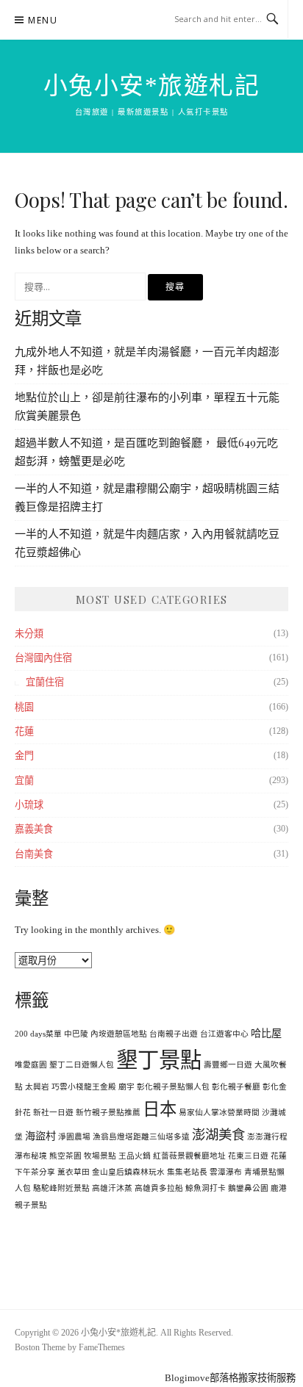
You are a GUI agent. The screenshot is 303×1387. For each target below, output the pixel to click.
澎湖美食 (218, 1135)
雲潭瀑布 (226, 1172)
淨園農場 (74, 1137)
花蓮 (24, 731)
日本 (160, 1109)
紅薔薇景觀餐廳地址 (189, 1156)
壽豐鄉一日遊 (228, 1065)
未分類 (29, 633)
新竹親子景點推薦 (108, 1113)
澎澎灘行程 (267, 1137)
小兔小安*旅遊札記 (151, 86)
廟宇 (126, 1087)
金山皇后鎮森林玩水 (128, 1172)
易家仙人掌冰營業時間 (219, 1113)
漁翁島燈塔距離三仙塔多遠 (141, 1137)
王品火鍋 (134, 1156)
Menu (42, 20)
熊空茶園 (65, 1156)
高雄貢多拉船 (159, 1188)
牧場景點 (100, 1156)
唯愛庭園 (31, 1065)
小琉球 (29, 804)
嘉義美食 (34, 829)
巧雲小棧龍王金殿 (83, 1087)
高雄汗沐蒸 (112, 1188)
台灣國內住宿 (43, 657)
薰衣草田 (73, 1172)
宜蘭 (24, 780)
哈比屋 (266, 1033)
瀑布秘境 (31, 1156)
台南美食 (34, 854)
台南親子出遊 (173, 1034)
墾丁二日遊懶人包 (81, 1065)
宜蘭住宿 (45, 682)
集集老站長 (187, 1172)
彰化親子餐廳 (236, 1087)
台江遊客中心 (224, 1034)
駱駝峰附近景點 (61, 1188)
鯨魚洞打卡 (205, 1188)
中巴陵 (76, 1034)
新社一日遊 (53, 1113)
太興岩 (37, 1087)
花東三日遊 (248, 1156)
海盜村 (40, 1136)
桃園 (24, 707)
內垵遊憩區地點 (118, 1034)
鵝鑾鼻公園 (248, 1188)
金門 (24, 755)
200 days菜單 (38, 1034)
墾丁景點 (159, 1060)
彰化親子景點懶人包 (173, 1087)
